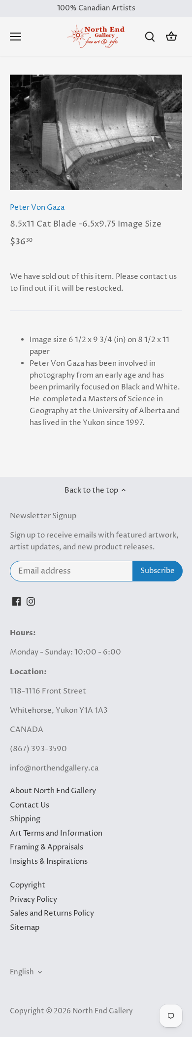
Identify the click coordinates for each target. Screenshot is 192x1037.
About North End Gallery (53, 791)
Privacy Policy (33, 899)
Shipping (25, 819)
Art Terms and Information (56, 833)
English (22, 972)
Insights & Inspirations (49, 861)
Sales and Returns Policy (52, 913)
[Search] (149, 36)
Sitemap (24, 927)
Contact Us (29, 805)
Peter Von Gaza (37, 207)
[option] (96, 132)
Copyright (27, 885)
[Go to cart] (171, 36)
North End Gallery (102, 1011)
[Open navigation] (15, 36)
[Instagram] (31, 601)
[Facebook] (16, 601)
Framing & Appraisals (46, 847)
